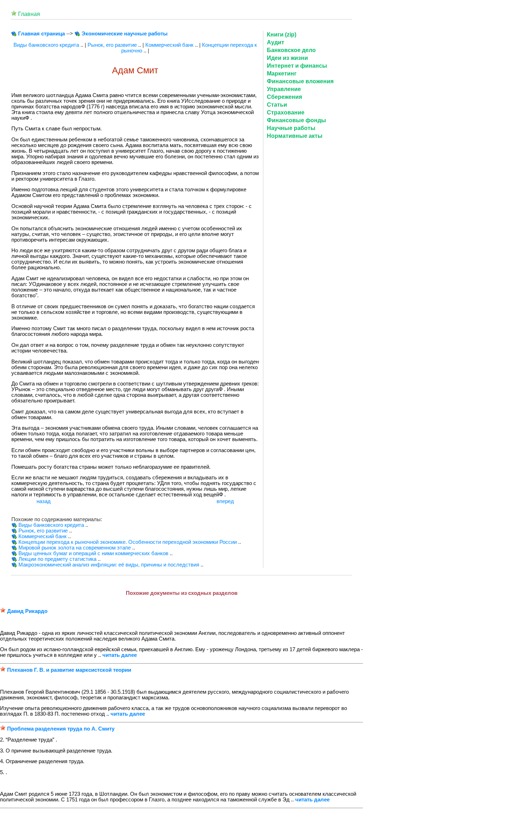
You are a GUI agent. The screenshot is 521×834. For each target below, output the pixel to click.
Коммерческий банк (169, 45)
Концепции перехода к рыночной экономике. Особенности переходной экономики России (127, 542)
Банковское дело (291, 50)
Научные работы (291, 128)
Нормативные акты (295, 136)
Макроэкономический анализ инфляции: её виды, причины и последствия (108, 565)
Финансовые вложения (300, 81)
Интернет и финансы (297, 66)
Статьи (277, 105)
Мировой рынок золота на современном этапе (74, 548)
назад (44, 501)
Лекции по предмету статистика (57, 559)
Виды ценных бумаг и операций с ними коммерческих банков (93, 553)
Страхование (285, 112)
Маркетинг (282, 74)
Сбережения (284, 97)
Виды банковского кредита (46, 45)
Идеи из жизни (287, 58)
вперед (225, 501)
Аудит (275, 42)
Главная (29, 14)
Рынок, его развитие (112, 45)
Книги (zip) (281, 35)
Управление (284, 89)
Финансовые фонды (296, 120)
